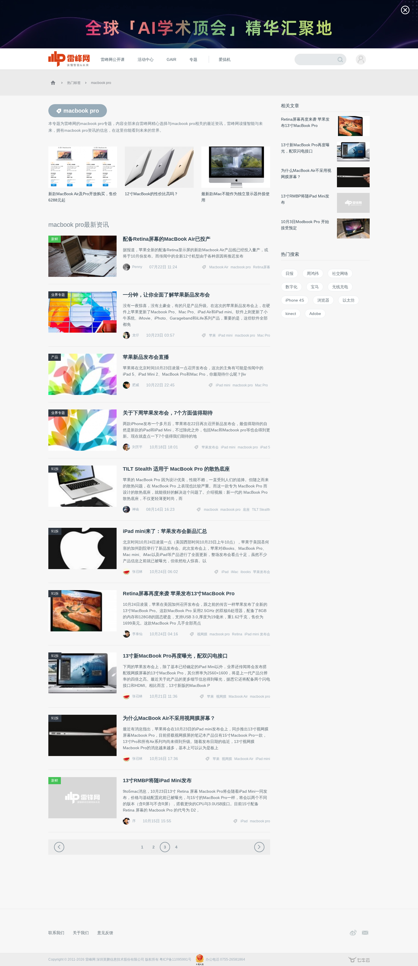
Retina (237, 634)
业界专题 (58, 295)
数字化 (291, 287)
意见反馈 (105, 932)
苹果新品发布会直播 (146, 357)
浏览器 (323, 300)
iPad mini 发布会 (257, 634)
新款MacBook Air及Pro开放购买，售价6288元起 (82, 196)
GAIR (171, 59)
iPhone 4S (294, 300)
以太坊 (349, 300)
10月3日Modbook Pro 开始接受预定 (305, 224)
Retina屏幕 (261, 267)
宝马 (315, 287)
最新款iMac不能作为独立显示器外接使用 (235, 196)
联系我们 (56, 932)
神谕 (135, 509)
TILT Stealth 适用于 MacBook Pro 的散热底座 (176, 469)
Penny (137, 267)
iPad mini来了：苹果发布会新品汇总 (165, 531)
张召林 (137, 572)
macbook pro (101, 83)
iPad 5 (265, 447)
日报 (289, 273)
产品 (54, 357)
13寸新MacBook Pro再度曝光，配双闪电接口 (175, 656)
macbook (211, 510)
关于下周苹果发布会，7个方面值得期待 (168, 413)
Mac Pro (263, 335)
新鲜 (54, 239)
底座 (246, 510)
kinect (290, 313)
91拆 (55, 469)
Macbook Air (218, 267)
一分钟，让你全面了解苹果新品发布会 (166, 295)
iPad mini (225, 335)
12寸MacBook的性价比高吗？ (151, 193)
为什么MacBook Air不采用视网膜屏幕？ (169, 718)
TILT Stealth (261, 510)
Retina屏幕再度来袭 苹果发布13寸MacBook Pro (179, 593)
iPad (225, 572)
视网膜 (202, 634)
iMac (234, 572)
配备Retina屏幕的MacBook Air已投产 (166, 239)
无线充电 (340, 287)
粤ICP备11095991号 (175, 959)
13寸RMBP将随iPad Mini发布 (157, 780)
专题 (193, 59)
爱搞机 (225, 59)
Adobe (315, 313)
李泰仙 (137, 634)
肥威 (135, 385)
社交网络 (340, 273)
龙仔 (135, 335)
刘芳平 (137, 447)
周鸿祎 (313, 273)
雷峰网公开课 (113, 59)
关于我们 (81, 932)
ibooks (246, 572)
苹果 (212, 335)
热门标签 (74, 83)
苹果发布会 (210, 447)
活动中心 (146, 59)
